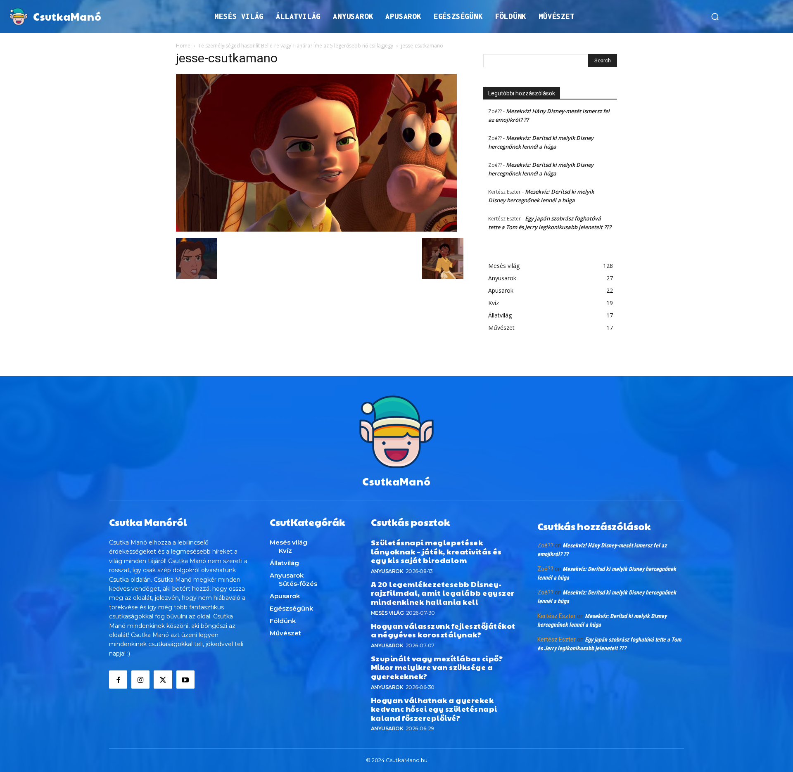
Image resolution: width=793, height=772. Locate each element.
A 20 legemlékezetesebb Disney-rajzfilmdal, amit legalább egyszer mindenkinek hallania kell (443, 593)
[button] (715, 16)
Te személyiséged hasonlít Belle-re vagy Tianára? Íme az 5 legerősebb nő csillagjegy (295, 45)
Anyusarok (387, 571)
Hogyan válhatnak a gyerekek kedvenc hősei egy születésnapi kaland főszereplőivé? (434, 709)
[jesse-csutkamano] (316, 229)
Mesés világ (387, 613)
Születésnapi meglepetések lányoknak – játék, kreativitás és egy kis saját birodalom (436, 551)
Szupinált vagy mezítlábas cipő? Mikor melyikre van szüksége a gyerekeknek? (437, 667)
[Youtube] (185, 679)
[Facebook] (118, 679)
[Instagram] (140, 679)
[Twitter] (163, 679)
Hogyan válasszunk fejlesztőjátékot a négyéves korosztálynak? (443, 630)
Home (183, 45)
